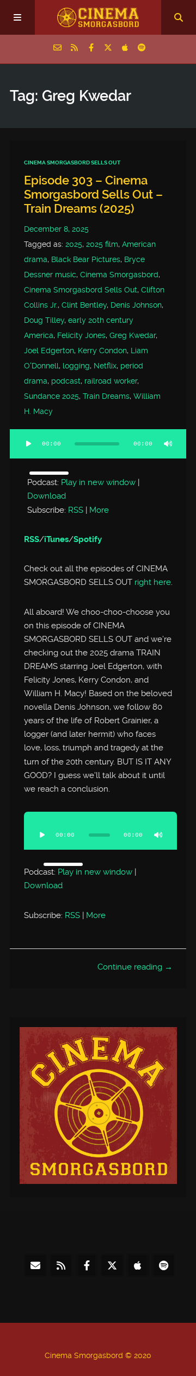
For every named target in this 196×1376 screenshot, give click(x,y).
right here (151, 582)
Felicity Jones (81, 335)
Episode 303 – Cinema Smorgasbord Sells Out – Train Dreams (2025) (93, 194)
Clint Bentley (84, 305)
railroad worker (110, 381)
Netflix (105, 365)
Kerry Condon (102, 350)
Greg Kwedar (132, 335)
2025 (73, 244)
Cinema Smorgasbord (119, 274)
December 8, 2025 (56, 229)
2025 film (102, 244)
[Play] (28, 443)
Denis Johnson (136, 305)
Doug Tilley (44, 320)
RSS (75, 510)
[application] (98, 450)
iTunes (56, 539)
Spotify (88, 539)
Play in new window (98, 482)
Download (46, 496)
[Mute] (167, 443)
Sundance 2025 (51, 396)
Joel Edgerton (49, 350)
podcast (66, 381)
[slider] (49, 473)
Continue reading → (135, 967)
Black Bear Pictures (85, 259)
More (99, 510)
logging (76, 365)
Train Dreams (106, 396)
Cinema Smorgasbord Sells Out (72, 162)
